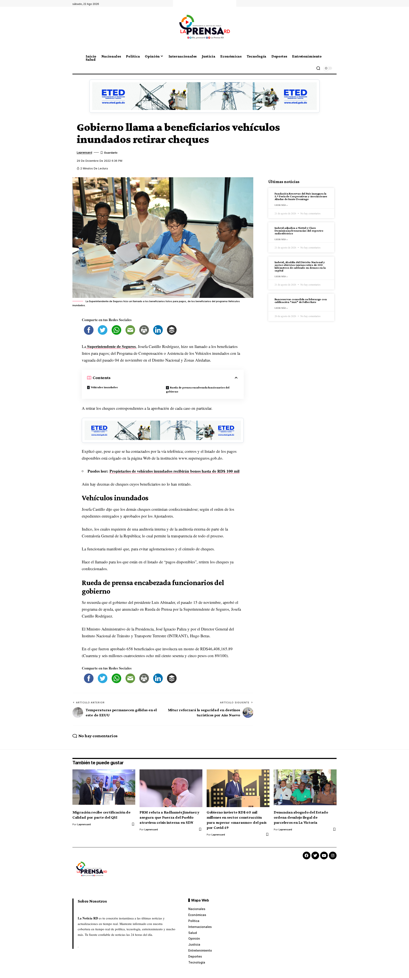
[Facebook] (306, 855)
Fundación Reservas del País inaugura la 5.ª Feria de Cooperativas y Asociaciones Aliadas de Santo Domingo (301, 196)
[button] (318, 68)
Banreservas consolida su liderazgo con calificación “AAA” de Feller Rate (301, 300)
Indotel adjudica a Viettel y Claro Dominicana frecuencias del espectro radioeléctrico (299, 230)
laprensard (84, 152)
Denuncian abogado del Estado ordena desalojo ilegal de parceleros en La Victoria (301, 817)
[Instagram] (333, 855)
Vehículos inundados (104, 387)
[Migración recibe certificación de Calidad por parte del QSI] (103, 788)
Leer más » (281, 204)
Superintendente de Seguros (111, 346)
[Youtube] (324, 855)
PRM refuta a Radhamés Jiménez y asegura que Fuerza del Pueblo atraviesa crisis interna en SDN (169, 817)
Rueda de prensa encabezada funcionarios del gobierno (197, 389)
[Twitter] (315, 855)
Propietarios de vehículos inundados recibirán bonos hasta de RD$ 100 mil (174, 471)
